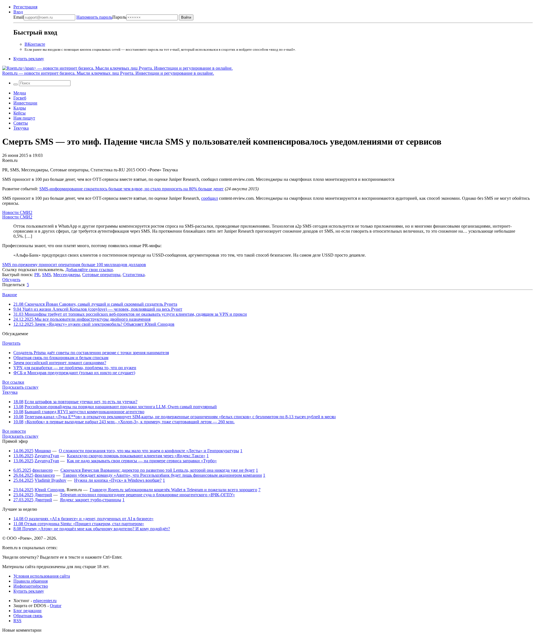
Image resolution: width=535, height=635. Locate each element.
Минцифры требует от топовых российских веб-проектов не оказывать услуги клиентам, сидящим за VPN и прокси (130, 314)
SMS (46, 274)
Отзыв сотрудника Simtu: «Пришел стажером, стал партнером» (78, 523)
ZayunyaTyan (47, 455)
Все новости (14, 431)
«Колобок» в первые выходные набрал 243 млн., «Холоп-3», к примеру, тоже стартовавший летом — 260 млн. (130, 421)
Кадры (19, 108)
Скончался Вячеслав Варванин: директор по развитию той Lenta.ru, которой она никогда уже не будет (157, 470)
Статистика (134, 274)
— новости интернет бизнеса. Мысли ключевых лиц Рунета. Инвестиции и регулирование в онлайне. (108, 73)
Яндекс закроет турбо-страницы (90, 499)
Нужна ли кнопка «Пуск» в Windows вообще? (118, 480)
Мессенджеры (66, 274)
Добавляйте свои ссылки (89, 269)
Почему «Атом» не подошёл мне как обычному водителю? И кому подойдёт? (91, 528)
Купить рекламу (28, 58)
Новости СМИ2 (17, 212)
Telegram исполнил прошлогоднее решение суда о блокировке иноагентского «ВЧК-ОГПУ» (147, 494)
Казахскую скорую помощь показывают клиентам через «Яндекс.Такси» (136, 455)
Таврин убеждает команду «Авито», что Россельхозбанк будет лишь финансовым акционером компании (162, 475)
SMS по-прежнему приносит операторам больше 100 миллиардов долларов (74, 264)
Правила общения (30, 581)
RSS (17, 620)
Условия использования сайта (41, 576)
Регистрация (25, 6)
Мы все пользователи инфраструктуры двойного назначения (81, 319)
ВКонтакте (35, 44)
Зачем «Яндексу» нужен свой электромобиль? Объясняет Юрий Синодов (93, 324)
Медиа (19, 93)
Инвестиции (25, 103)
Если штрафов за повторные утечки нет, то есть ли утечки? (81, 401)
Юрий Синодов (49, 489)
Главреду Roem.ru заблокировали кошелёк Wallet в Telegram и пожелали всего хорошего (173, 489)
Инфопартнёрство (30, 586)
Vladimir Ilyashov (50, 480)
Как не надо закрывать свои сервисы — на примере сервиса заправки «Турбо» (142, 460)
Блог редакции (27, 610)
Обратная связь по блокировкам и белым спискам (60, 357)
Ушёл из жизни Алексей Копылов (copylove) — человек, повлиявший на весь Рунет (97, 309)
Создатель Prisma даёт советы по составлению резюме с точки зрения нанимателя (91, 352)
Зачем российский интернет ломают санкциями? (59, 362)
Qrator (55, 605)
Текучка (21, 128)
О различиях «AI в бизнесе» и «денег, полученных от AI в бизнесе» (83, 518)
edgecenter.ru (45, 600)
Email (18, 17)
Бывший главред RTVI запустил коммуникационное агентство (84, 411)
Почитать (11, 343)
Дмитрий (43, 494)
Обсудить (11, 279)
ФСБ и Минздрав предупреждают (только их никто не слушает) (74, 372)
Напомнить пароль (94, 17)
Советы (20, 123)
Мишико (43, 450)
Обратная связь (27, 615)
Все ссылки (13, 382)
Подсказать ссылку (20, 387)
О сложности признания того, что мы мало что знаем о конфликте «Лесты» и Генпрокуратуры (149, 450)
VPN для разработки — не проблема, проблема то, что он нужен (74, 367)
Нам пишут (24, 118)
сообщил (209, 198)
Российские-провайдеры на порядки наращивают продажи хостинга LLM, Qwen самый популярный (121, 406)
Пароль (101, 17)
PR (37, 274)
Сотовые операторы (101, 274)
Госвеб (19, 98)
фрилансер (42, 470)
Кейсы (19, 113)
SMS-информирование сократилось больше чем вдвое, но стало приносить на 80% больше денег (131, 188)
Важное (9, 294)
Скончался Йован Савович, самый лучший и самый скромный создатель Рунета (95, 304)
